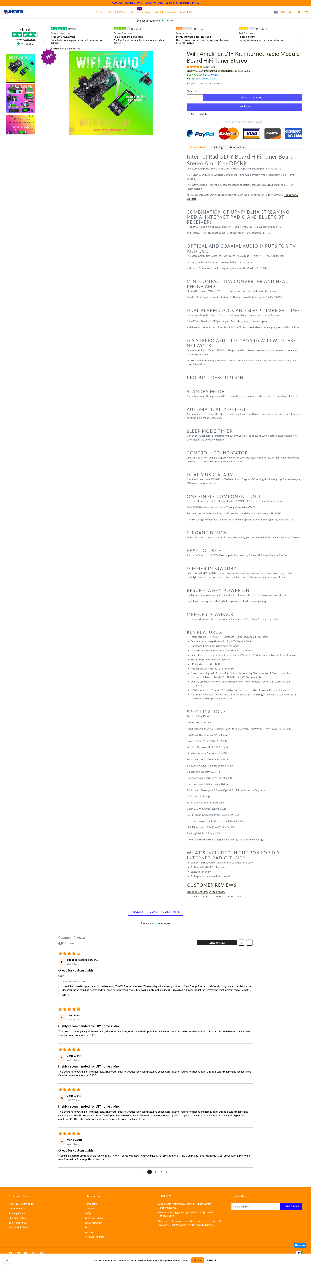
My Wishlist (185, 11)
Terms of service (18, 1208)
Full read (211, 1260)
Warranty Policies (19, 1227)
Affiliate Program (165, 11)
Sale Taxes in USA (18, 1222)
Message (301, 1245)
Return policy (237, 147)
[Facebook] (10, 1253)
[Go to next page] (167, 1172)
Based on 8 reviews (197, 891)
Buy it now (244, 106)
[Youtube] (41, 1253)
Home (101, 11)
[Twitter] (18, 1253)
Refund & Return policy (21, 1203)
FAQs (88, 1213)
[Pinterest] (25, 1253)
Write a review (217, 891)
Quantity (192, 91)
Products (136, 12)
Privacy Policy (17, 1213)
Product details (198, 147)
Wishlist (89, 1231)
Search (88, 1227)
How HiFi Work (118, 11)
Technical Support (95, 1217)
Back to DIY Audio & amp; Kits (156, 911)
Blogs (148, 11)
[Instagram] (33, 1253)
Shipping (191, 83)
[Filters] (241, 942)
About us (90, 1208)
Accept (197, 1260)
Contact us (91, 1203)
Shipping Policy (17, 1217)
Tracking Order (93, 1222)
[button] (195, 66)
